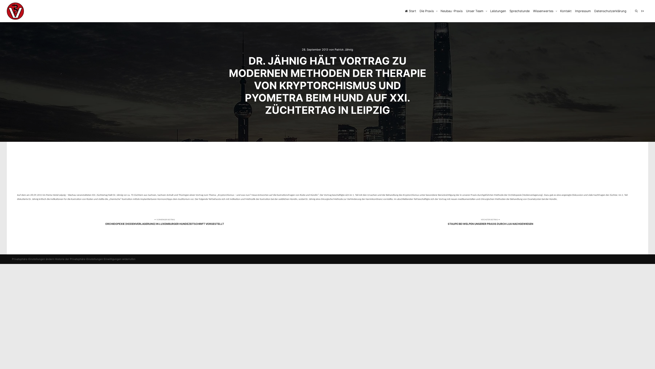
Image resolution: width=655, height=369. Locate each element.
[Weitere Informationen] (642, 11)
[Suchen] (636, 11)
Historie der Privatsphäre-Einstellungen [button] (79, 259)
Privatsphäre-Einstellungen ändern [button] (33, 259)
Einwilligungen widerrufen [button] (119, 259)
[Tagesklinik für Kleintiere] (15, 11)
